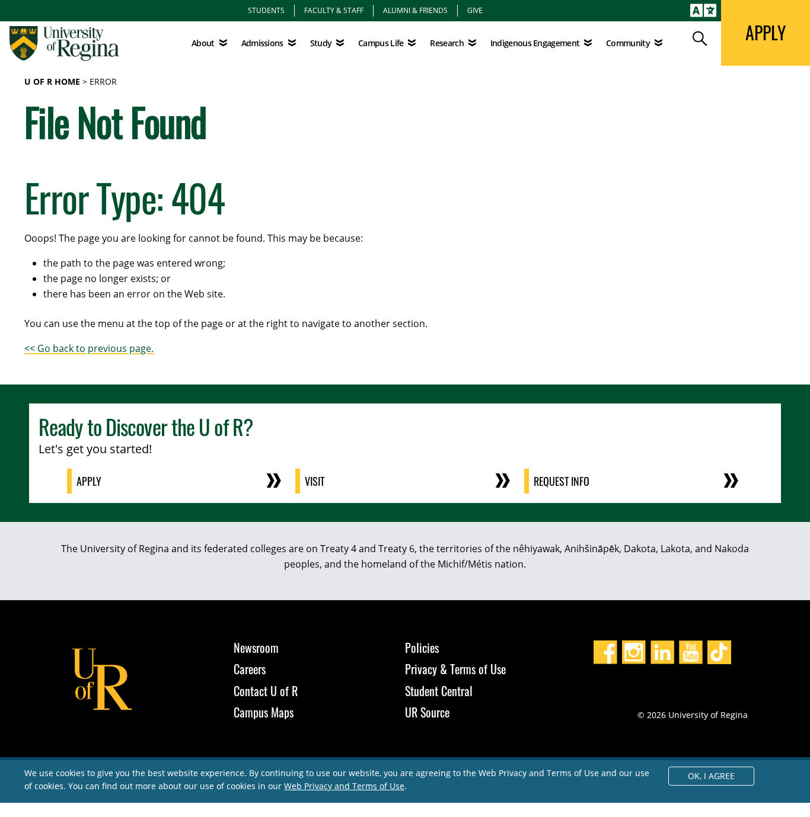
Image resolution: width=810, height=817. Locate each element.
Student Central (439, 691)
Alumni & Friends (415, 10)
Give (475, 10)
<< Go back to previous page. (89, 348)
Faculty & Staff (333, 10)
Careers (250, 669)
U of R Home (52, 81)
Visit (314, 481)
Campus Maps (264, 712)
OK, (711, 775)
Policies (422, 647)
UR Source (427, 712)
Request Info (561, 481)
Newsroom (256, 647)
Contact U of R (266, 691)
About (203, 43)
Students (266, 10)
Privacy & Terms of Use (455, 669)
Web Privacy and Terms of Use (344, 786)
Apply (88, 481)
